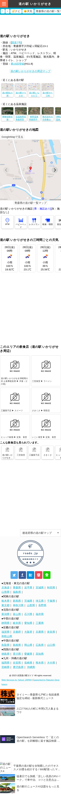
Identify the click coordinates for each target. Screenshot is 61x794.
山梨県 (31, 605)
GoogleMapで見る (12, 136)
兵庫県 (40, 631)
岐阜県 (17, 623)
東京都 (5, 605)
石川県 (28, 614)
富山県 (17, 614)
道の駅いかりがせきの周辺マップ (30, 71)
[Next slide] (55, 170)
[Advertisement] (30, 18)
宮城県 (40, 587)
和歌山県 (6, 636)
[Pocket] (38, 575)
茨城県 (28, 600)
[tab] (27, 198)
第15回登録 (17, 63)
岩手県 (28, 587)
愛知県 (28, 623)
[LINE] (46, 575)
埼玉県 (40, 600)
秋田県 (51, 587)
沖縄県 (31, 667)
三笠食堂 (21, 455)
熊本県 (40, 662)
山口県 (51, 645)
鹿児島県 (18, 667)
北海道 (5, 587)
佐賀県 (17, 662)
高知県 (40, 653)
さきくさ (48, 455)
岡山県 (28, 645)
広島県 (40, 645)
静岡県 (5, 623)
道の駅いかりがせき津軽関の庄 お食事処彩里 (7, 459)
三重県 (40, 623)
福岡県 (5, 662)
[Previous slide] (6, 170)
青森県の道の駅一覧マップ (30, 202)
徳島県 (5, 653)
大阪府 (28, 631)
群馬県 (17, 600)
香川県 (17, 653)
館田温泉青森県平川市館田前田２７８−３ (35, 119)
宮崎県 (5, 667)
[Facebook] (22, 575)
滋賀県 (5, 631)
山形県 (5, 592)
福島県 (17, 592)
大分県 (51, 662)
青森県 (17, 587)
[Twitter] (14, 575)
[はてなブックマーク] (30, 575)
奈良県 (51, 631)
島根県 (17, 645)
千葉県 (51, 600)
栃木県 (5, 600)
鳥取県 (5, 645)
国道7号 (16, 42)
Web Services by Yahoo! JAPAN (16, 680)
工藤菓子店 (34, 455)
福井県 (40, 614)
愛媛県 (28, 653)
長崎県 (28, 662)
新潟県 (5, 614)
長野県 (42, 605)
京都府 (17, 631)
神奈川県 (18, 605)
